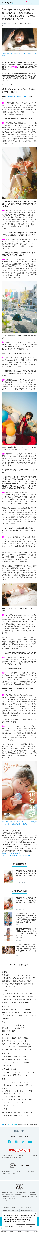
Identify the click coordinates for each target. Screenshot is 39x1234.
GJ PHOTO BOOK (9, 997)
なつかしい (21, 1059)
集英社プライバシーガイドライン (21, 1207)
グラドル (9, 1082)
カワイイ (9, 1062)
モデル (18, 1085)
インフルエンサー (11, 1097)
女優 (7, 1085)
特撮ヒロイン (9, 1099)
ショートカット (21, 1041)
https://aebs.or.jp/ (6, 1200)
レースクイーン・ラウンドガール (17, 1091)
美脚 (7, 1044)
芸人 (6, 1102)
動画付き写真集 (7, 1012)
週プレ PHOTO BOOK (10, 994)
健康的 (28, 1044)
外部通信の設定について (28, 1210)
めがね (20, 1028)
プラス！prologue (24, 1009)
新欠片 (11, 984)
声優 (29, 1085)
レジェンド (25, 1099)
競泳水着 (8, 1028)
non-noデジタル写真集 (10, 999)
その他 (29, 1115)
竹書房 (28, 981)
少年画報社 (21, 981)
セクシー (23, 1062)
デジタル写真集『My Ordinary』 (16, 96)
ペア (6, 1072)
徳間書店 (5, 984)
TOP (3, 1124)
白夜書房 (24, 984)
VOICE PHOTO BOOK (22, 1012)
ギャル (28, 1049)
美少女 (7, 1056)
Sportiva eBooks (26, 1002)
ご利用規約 (6, 1207)
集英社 (33, 978)
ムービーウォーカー (9, 987)
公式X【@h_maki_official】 (11, 853)
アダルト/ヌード (8, 1105)
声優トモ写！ (24, 1015)
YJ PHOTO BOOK (26, 994)
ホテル (7, 1075)
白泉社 (17, 984)
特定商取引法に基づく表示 (10, 1210)
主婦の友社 (6, 981)
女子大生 (8, 1088)
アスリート (18, 1102)
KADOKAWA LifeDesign (10, 978)
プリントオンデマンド (10, 1015)
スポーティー (24, 1047)
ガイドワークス (15, 975)
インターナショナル (12, 1049)
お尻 (7, 1041)
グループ (29, 1072)
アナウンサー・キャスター (14, 1094)
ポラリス (33, 1015)
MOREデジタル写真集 (25, 997)
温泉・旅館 (20, 1075)
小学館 (13, 981)
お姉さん (20, 1056)
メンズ (7, 1115)
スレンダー (9, 1038)
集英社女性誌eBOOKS (27, 999)
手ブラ (7, 1112)
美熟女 (7, 1059)
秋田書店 (5, 975)
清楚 (7, 1065)
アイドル (23, 1082)
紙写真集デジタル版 (9, 1009)
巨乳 (23, 1038)
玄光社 (22, 978)
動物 (18, 1115)
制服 (20, 1025)
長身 (17, 1044)
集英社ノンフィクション (11, 1002)
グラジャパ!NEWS (11, 1124)
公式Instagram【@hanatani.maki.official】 (16, 855)
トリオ (17, 1072)
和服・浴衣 (9, 1031)
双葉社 (30, 984)
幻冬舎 (28, 978)
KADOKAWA (26, 975)
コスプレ (8, 1025)
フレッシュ (9, 1047)
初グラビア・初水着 (24, 1112)
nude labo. (5, 1018)
